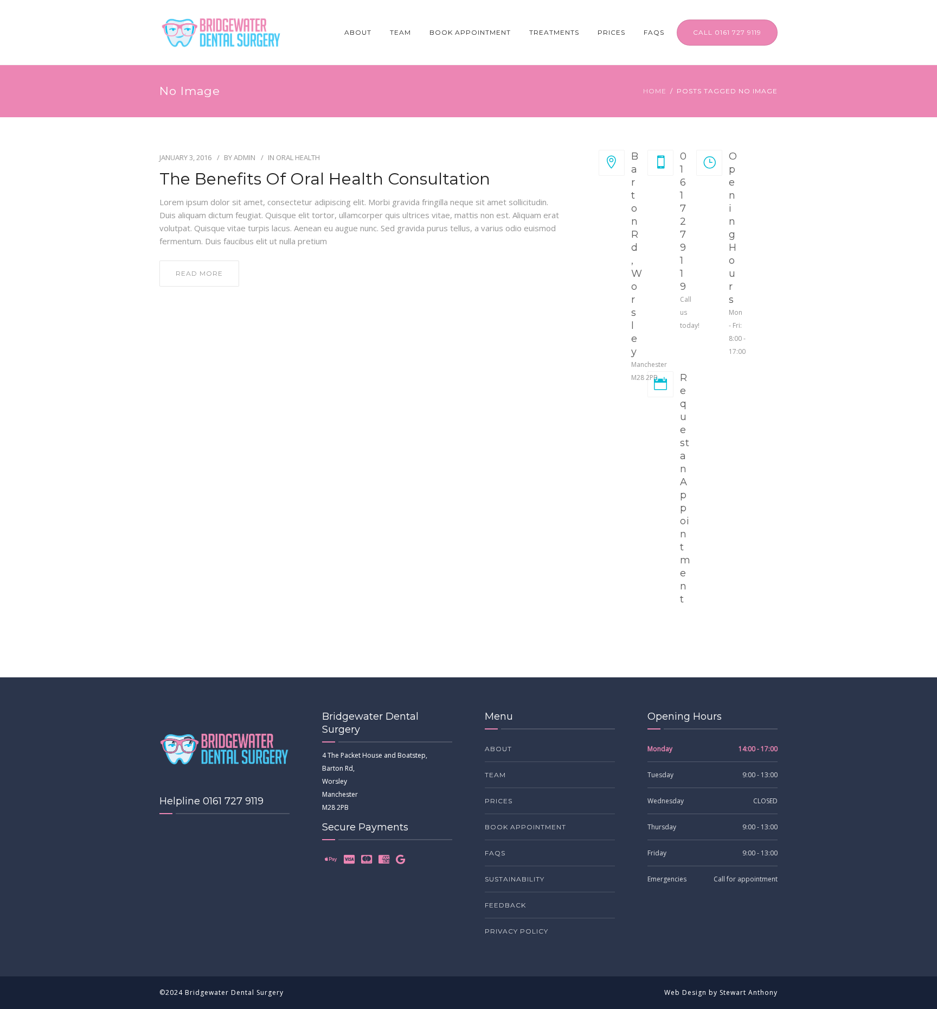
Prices (611, 32)
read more (199, 273)
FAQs (654, 32)
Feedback (505, 905)
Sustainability (514, 879)
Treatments (554, 32)
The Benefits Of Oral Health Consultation (324, 179)
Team (400, 32)
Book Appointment (470, 32)
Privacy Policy (516, 931)
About (357, 32)
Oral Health (298, 157)
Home (654, 91)
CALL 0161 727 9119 (727, 32)
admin (244, 157)
